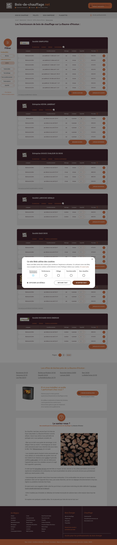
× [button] (92, 259)
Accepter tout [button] (81, 283)
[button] (36, 283)
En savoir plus (84, 267)
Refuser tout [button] (63, 283)
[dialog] (58, 272)
